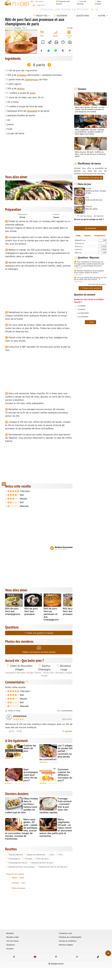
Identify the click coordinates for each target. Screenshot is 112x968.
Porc (61, 854)
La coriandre (83, 316)
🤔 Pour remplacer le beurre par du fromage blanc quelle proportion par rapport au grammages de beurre (89, 264)
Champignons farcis (17, 863)
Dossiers (61, 15)
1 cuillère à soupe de (21, 93)
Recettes (41, 15)
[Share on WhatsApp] (55, 51)
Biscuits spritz (91, 209)
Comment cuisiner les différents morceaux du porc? (65, 775)
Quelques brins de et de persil (28, 111)
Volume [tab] (87, 235)
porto (32, 93)
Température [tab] (99, 235)
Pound (78, 249)
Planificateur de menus (89, 177)
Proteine (15, 883)
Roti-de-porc (43, 859)
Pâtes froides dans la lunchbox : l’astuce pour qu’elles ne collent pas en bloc (21, 805)
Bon (21, 495)
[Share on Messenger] (48, 51)
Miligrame (80, 240)
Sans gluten (39, 1)
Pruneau (28, 859)
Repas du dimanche (36, 854)
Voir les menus (85, 216)
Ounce (79, 246)
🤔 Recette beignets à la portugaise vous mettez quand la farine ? (89, 272)
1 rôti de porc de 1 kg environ (22, 70)
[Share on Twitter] (62, 51)
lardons (20, 88)
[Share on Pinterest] (70, 51)
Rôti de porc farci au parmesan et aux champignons (51, 614)
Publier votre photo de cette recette (38, 652)
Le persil (81, 309)
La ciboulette (83, 313)
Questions (82, 15)
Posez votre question (91, 288)
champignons (31, 79)
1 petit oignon (14, 84)
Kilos (78, 253)
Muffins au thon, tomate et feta (96, 192)
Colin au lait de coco (94, 200)
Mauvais (24, 506)
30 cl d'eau (13, 102)
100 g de (15, 88)
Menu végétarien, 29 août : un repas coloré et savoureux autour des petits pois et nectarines (55, 827)
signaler (68, 731)
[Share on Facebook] (41, 51)
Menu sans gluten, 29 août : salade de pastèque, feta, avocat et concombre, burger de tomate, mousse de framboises (21, 829)
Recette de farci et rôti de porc (53, 867)
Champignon (14, 859)
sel (8, 120)
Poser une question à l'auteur (40, 633)
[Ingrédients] (4, 484)
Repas (14, 877)
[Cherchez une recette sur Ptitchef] (92, 9)
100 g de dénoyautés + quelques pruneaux (34, 75)
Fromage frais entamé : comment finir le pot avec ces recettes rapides (55, 805)
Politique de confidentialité (70, 937)
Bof (21, 502)
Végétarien (41, 5)
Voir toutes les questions (96, 284)
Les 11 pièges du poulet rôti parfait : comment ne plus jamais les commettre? (55, 752)
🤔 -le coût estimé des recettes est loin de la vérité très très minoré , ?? (90, 279)
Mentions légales (66, 945)
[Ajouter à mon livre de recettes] (42, 42)
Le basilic (82, 306)
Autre (101, 15)
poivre (10, 124)
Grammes (79, 243)
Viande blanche (15, 854)
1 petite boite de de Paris (27, 79)
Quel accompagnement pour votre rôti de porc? (30, 775)
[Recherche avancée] (97, 10)
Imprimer (100, 216)
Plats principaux (18, 888)
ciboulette (32, 111)
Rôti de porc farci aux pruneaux (31, 611)
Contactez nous (65, 933)
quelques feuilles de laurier (21, 115)
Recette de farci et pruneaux (21, 867)
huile (9, 129)
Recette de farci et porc (42, 863)
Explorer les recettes (15, 874)
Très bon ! (25, 491)
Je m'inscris (90, 228)
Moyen (23, 498)
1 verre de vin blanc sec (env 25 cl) (25, 97)
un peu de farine (15, 133)
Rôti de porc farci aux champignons (12, 611)
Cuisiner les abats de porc (29, 748)
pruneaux (22, 75)
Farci (52, 854)
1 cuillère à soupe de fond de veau (25, 106)
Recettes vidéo (12, 937)
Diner (22, 877)
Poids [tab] (78, 235)
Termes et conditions (67, 941)
